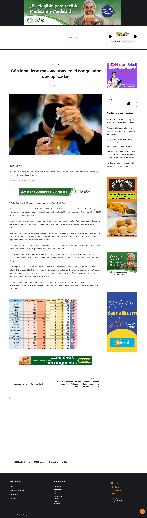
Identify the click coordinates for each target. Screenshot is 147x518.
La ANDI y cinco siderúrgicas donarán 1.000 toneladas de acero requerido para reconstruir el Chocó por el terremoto (122, 154)
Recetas (56, 498)
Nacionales (55, 64)
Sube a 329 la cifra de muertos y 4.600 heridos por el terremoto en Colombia (38, 462)
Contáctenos (14, 494)
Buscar (109, 99)
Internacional (58, 489)
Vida (55, 491)
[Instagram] (122, 500)
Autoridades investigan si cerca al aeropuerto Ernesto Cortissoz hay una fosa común (121, 131)
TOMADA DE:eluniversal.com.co (22, 181)
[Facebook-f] (113, 500)
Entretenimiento (59, 494)
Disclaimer (13, 498)
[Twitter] (117, 500)
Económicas (58, 496)
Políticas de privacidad (17, 490)
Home (12, 486)
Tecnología (57, 503)
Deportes (57, 501)
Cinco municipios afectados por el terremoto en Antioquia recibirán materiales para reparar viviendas (119, 143)
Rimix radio (13, 515)
